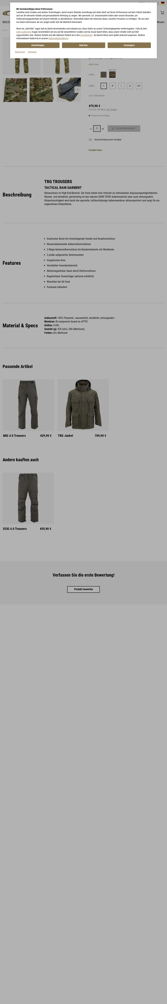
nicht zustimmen (23, 32)
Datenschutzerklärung (58, 38)
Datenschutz (20, 52)
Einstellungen (86, 35)
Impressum (32, 52)
